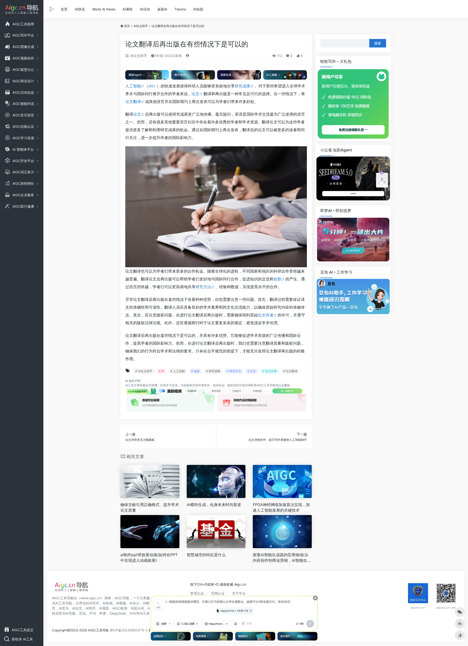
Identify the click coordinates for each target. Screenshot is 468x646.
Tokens (180, 9)
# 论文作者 (269, 371)
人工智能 (133, 85)
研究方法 (203, 286)
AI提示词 (137, 608)
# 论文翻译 (290, 371)
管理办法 (197, 593)
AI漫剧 (104, 608)
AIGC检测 (119, 608)
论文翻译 (133, 101)
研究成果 (242, 85)
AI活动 (145, 9)
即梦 (102, 613)
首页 (64, 9)
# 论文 (251, 371)
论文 (195, 93)
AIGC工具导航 (266, 385)
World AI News (103, 9)
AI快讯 (80, 9)
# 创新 (195, 371)
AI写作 (94, 603)
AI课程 (128, 9)
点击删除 (284, 385)
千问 (92, 613)
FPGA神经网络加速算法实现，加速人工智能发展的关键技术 (281, 507)
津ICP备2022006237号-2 (128, 630)
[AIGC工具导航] (71, 588)
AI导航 (71, 613)
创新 (277, 279)
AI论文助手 (141, 26)
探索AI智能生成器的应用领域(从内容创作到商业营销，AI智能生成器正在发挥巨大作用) (282, 557)
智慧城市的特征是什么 (206, 554)
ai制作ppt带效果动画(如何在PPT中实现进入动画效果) (149, 557)
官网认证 (218, 593)
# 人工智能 (177, 371)
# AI (161, 371)
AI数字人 (149, 603)
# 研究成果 (213, 371)
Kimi (133, 613)
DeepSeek (118, 613)
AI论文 (77, 608)
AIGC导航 (122, 598)
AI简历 (91, 608)
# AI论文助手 (143, 371)
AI (151, 85)
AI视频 (121, 603)
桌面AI (162, 9)
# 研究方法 (234, 371)
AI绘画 (108, 603)
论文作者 (265, 315)
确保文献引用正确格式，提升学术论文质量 (149, 507)
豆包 (82, 613)
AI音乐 (64, 608)
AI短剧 (198, 9)
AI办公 (134, 603)
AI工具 (129, 385)
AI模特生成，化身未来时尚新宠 (214, 504)
